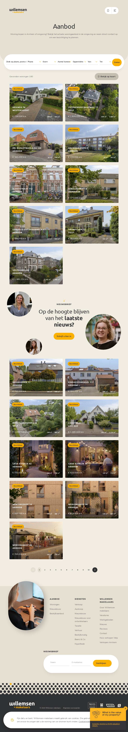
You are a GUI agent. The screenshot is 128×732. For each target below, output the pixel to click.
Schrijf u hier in (64, 336)
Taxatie (78, 625)
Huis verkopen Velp (109, 638)
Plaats (30, 62)
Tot (101, 62)
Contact (103, 633)
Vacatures (104, 615)
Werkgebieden (106, 619)
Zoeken (117, 62)
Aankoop (79, 609)
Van (89, 62)
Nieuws (103, 624)
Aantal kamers (64, 62)
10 (89, 570)
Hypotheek (80, 644)
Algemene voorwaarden (71, 708)
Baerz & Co (80, 639)
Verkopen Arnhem (108, 642)
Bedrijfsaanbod (57, 613)
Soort (45, 62)
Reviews (104, 629)
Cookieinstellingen (87, 721)
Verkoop (78, 604)
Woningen (54, 604)
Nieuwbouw (55, 609)
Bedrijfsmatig (81, 635)
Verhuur (78, 630)
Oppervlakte (78, 62)
